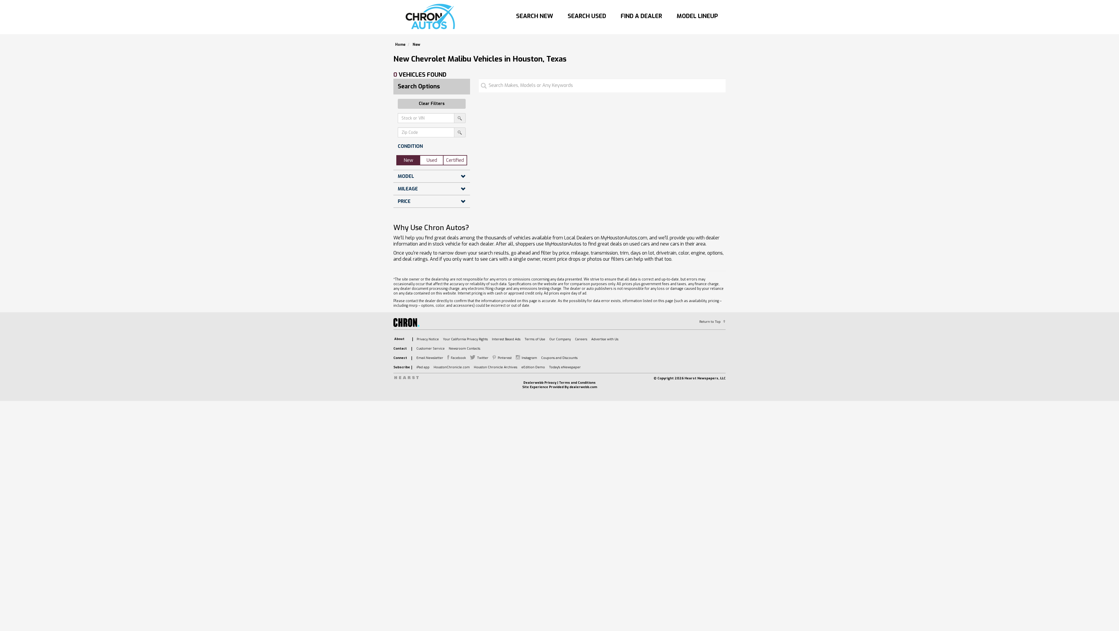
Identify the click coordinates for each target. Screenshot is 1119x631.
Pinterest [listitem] (505, 358)
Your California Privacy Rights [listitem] (465, 339)
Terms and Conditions (577, 383)
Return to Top (710, 322)
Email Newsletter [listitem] (429, 358)
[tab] (431, 146)
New (408, 160)
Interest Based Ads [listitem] (506, 339)
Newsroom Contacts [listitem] (464, 348)
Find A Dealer (641, 16)
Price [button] (404, 201)
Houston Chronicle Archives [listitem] (495, 367)
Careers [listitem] (581, 339)
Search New (534, 16)
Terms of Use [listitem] (535, 339)
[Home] (431, 17)
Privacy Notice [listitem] (428, 339)
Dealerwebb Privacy (539, 383)
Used (432, 160)
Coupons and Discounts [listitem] (559, 358)
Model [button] (406, 176)
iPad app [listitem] (423, 367)
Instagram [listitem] (529, 358)
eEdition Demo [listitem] (533, 367)
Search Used (587, 16)
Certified (455, 160)
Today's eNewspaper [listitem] (565, 367)
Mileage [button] (408, 189)
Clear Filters (432, 103)
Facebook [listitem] (458, 358)
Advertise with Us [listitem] (604, 339)
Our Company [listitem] (560, 339)
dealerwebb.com (583, 387)
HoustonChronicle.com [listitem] (452, 367)
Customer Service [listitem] (430, 348)
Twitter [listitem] (482, 358)
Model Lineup (697, 16)
